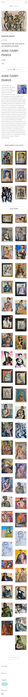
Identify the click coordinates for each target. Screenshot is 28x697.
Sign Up (4, 684)
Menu (4, 2)
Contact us (18, 69)
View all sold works (14, 657)
